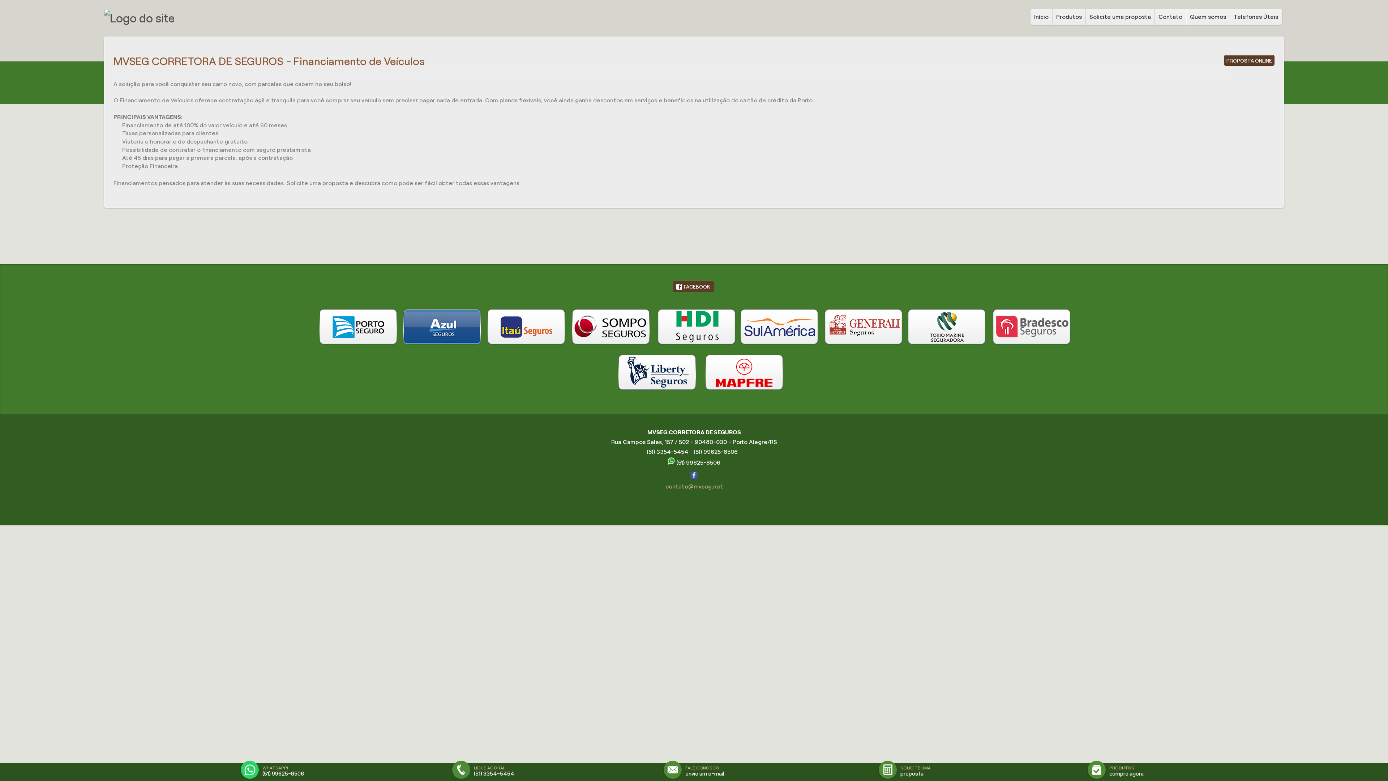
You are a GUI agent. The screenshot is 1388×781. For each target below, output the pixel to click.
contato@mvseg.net (694, 486)
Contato (1170, 17)
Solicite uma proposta (1120, 17)
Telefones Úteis (1256, 17)
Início (1041, 17)
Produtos (1069, 17)
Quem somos (1208, 17)
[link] (693, 286)
